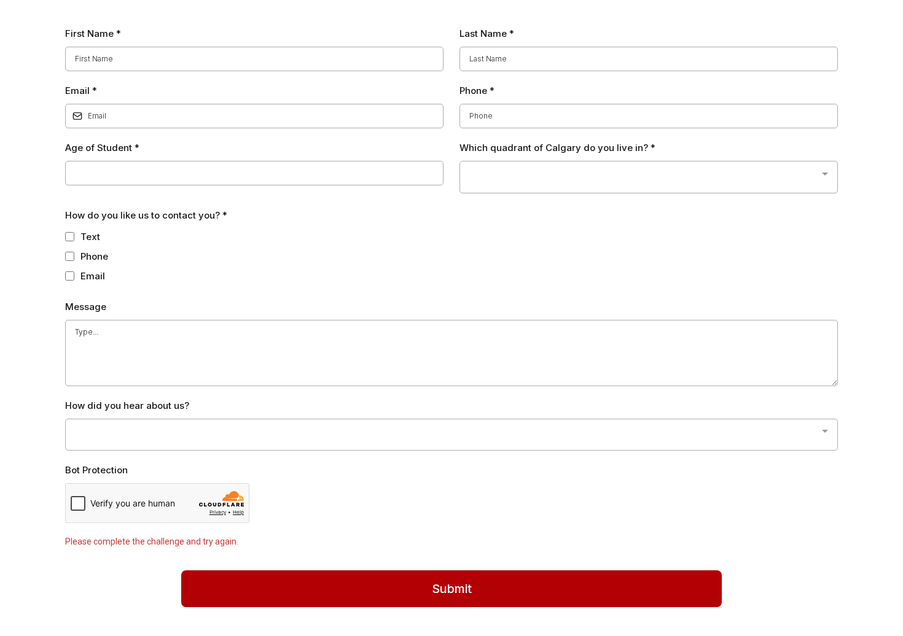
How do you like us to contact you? (146, 215)
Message (85, 306)
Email (81, 90)
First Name (93, 33)
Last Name (486, 33)
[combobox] (648, 177)
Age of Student (102, 147)
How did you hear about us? (127, 405)
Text (90, 236)
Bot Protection (96, 470)
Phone (477, 90)
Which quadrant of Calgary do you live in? (557, 147)
